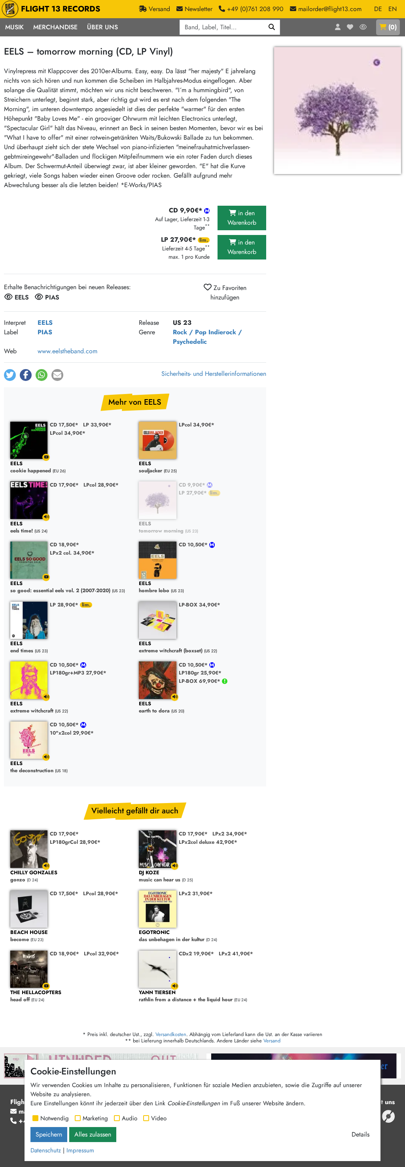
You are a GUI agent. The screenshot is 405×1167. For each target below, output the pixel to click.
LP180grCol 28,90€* (75, 842)
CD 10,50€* (194, 544)
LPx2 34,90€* (229, 833)
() (392, 27)
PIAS (45, 332)
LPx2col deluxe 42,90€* (208, 842)
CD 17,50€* (64, 424)
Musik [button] (14, 27)
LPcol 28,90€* (101, 485)
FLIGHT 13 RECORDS (60, 9)
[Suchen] (272, 27)
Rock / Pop (189, 332)
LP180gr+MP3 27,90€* (78, 672)
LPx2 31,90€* (196, 893)
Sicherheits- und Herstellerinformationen (213, 373)
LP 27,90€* (193, 492)
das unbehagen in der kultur (171, 936)
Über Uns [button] (102, 27)
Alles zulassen (92, 1134)
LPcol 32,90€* (101, 953)
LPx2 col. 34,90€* (72, 553)
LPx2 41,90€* (236, 953)
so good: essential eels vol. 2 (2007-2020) (60, 587)
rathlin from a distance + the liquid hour (186, 996)
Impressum (80, 1150)
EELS (45, 322)
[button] (10, 375)
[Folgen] (363, 27)
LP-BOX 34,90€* (199, 604)
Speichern (49, 1134)
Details (360, 1134)
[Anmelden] (338, 27)
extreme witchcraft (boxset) (170, 647)
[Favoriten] (350, 27)
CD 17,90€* (64, 485)
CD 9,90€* (193, 485)
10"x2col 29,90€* (72, 733)
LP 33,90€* (97, 424)
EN (392, 8)
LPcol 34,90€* (67, 433)
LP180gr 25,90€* (200, 672)
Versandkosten (170, 1034)
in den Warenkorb (241, 217)
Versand (271, 1040)
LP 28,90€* (65, 604)
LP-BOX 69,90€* (200, 681)
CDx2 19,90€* (196, 953)
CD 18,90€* (64, 544)
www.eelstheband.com (67, 351)
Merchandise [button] (55, 27)
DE (378, 8)
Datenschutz (45, 1150)
